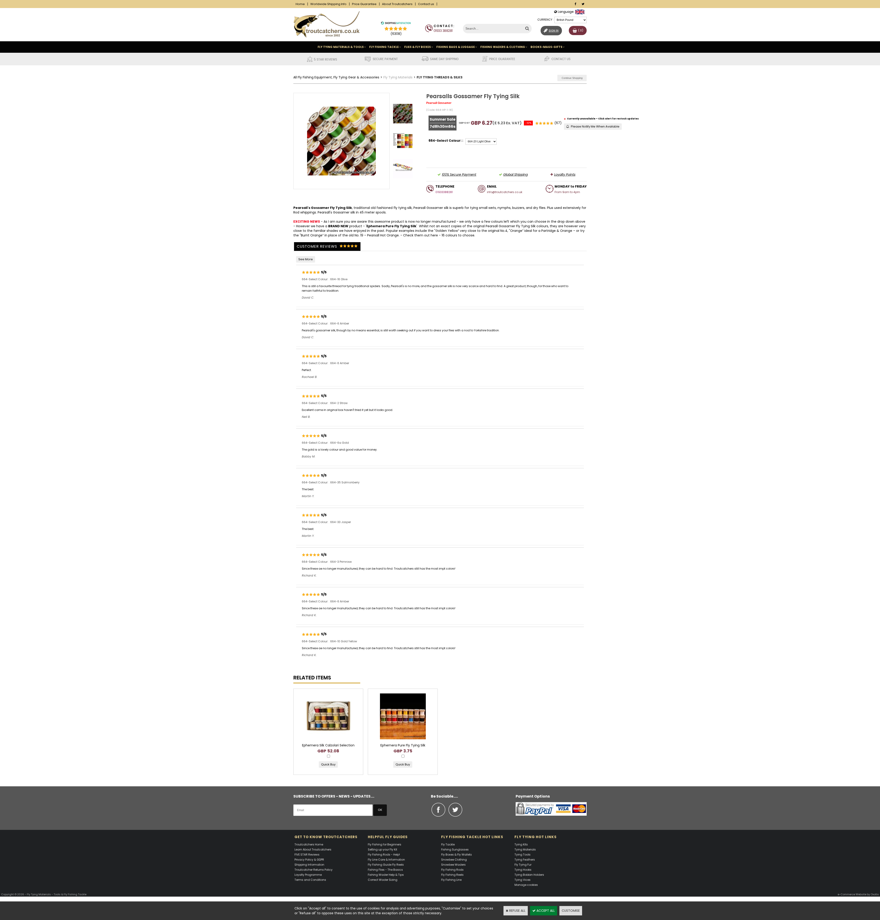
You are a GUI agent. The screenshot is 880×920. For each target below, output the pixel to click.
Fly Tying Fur (522, 865)
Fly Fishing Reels (452, 875)
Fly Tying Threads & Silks (439, 77)
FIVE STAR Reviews (306, 854)
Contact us (426, 4)
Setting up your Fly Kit (382, 849)
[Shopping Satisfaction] (396, 23)
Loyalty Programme (308, 875)
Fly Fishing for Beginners (384, 844)
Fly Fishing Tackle (384, 47)
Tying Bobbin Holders (529, 875)
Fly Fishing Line (451, 880)
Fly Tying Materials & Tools (341, 47)
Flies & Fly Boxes (417, 47)
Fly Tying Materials (397, 77)
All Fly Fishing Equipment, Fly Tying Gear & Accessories (336, 77)
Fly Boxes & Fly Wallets (456, 854)
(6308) (396, 33)
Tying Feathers (524, 860)
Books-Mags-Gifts (546, 47)
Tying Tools (522, 854)
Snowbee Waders (453, 865)
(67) (558, 123)
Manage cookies (526, 885)
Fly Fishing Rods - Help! (384, 854)
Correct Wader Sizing (382, 880)
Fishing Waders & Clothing (502, 47)
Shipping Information (309, 865)
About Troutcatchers (397, 4)
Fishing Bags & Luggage (455, 47)
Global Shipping (515, 174)
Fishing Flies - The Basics (385, 870)
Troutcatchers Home (308, 844)
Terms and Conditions (310, 880)
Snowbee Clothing (454, 860)
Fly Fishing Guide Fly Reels (386, 865)
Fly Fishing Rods (452, 870)
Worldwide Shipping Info (328, 4)
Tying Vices (522, 880)
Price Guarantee (364, 4)
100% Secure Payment (459, 174)
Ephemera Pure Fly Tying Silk (391, 226)
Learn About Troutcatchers (312, 849)
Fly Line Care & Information (386, 860)
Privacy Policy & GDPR (309, 860)
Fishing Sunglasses (455, 849)
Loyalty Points (564, 174)
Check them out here (420, 235)
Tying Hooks (522, 870)
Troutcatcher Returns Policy (313, 870)
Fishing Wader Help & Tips (386, 875)
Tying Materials (525, 849)
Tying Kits (521, 844)
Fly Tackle (448, 844)
